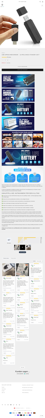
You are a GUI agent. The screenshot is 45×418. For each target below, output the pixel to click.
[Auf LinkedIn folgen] (16, 404)
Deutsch (28, 408)
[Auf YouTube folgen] (10, 404)
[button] (22, 57)
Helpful (5, 290)
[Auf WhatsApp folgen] (19, 404)
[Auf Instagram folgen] (8, 404)
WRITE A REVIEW (22, 252)
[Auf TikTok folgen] (13, 404)
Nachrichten (4, 389)
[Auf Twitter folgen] (5, 404)
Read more (4, 286)
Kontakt (3, 390)
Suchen (3, 387)
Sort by (34, 261)
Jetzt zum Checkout (22, 69)
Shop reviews (13, 258)
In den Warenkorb (22, 66)
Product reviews (6, 258)
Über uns (3, 392)
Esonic (3, 52)
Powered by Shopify (27, 410)
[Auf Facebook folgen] (2, 404)
